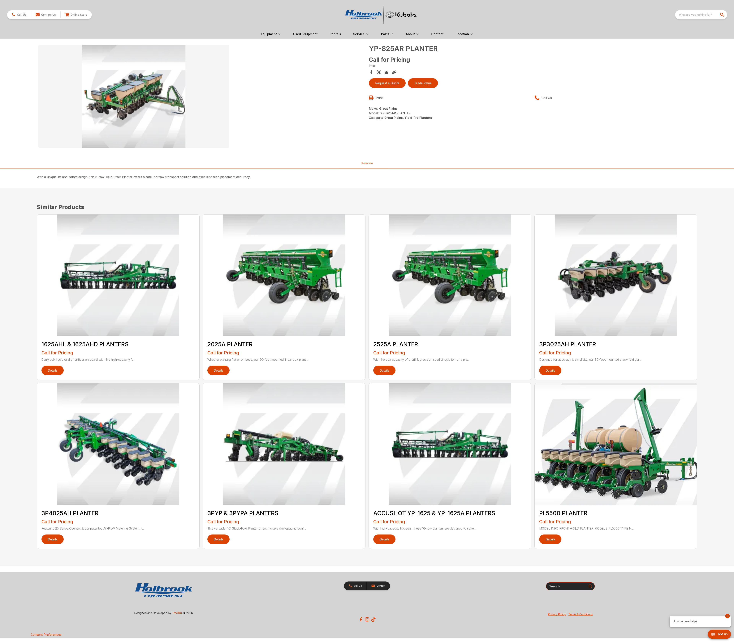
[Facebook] (360, 619)
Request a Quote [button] (387, 83)
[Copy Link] (394, 72)
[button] (19, 14)
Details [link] (52, 370)
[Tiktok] (373, 619)
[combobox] (701, 14)
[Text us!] (719, 634)
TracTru (177, 613)
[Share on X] (379, 72)
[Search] (590, 586)
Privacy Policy (557, 614)
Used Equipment (305, 34)
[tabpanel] (201, 97)
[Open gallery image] (133, 96)
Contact (437, 34)
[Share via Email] (386, 72)
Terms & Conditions (580, 614)
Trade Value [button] (423, 83)
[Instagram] (367, 619)
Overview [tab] (367, 163)
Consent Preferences (46, 635)
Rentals (335, 34)
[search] (722, 14)
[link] (76, 14)
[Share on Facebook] (371, 72)
